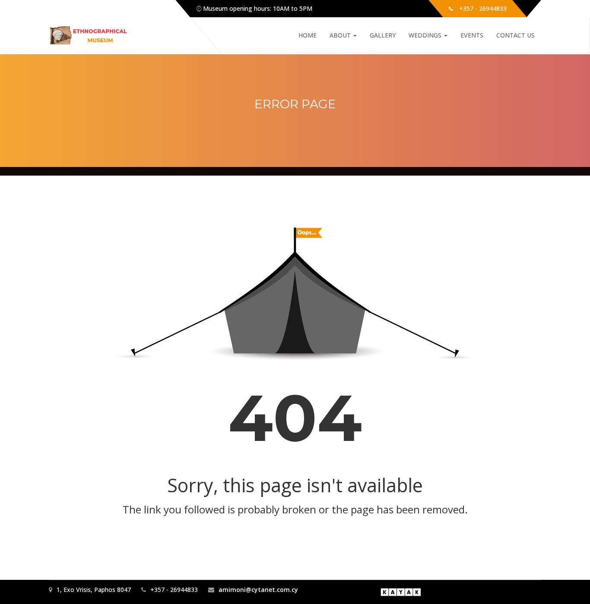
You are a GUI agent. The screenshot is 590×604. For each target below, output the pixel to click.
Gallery (383, 35)
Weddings (426, 35)
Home (307, 35)
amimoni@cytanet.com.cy (258, 589)
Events (471, 35)
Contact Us (515, 35)
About (341, 35)
